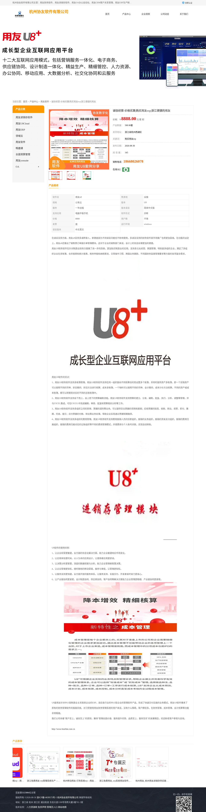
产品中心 (126, 14)
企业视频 (145, 14)
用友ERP (20, 129)
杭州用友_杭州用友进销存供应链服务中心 (142, 781)
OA (17, 166)
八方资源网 (32, 807)
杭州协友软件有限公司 (67, 797)
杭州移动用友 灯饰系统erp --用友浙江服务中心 (72, 781)
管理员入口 (52, 807)
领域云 (19, 136)
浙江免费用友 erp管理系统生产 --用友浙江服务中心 (38, 781)
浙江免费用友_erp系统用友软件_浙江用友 (105, 781)
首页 (107, 14)
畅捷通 (19, 148)
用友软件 (45, 101)
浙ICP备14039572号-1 (47, 797)
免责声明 (42, 807)
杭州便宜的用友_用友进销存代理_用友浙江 (179, 781)
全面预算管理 (23, 154)
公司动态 (165, 14)
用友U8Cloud (22, 123)
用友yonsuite (22, 160)
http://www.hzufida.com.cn (63, 729)
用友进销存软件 (24, 117)
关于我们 (184, 14)
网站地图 (62, 807)
